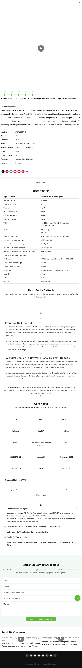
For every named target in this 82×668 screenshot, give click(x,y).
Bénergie (43, 664)
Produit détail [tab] (41, 183)
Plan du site (52, 664)
